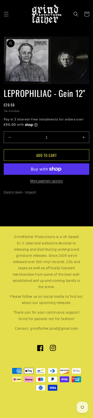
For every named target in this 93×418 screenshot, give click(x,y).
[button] (6, 14)
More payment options (46, 181)
